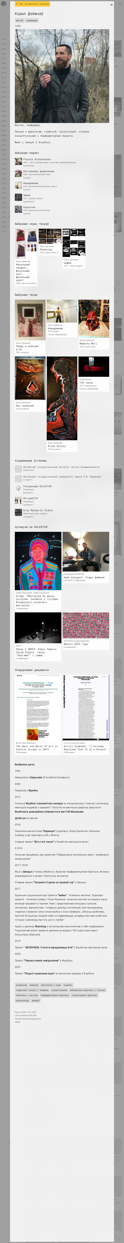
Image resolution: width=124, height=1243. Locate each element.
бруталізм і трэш (51, 985)
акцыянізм (21, 985)
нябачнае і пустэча (27, 995)
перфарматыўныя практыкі (55, 995)
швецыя (35, 1000)
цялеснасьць (22, 1000)
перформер (31, 20)
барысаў (34, 985)
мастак (19, 20)
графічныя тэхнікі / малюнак (32, 990)
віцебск (68, 985)
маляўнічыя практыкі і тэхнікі (87, 990)
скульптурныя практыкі (84, 995)
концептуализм (59, 990)
